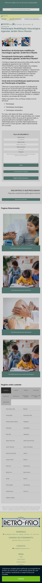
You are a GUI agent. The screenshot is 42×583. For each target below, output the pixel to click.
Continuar (21, 579)
